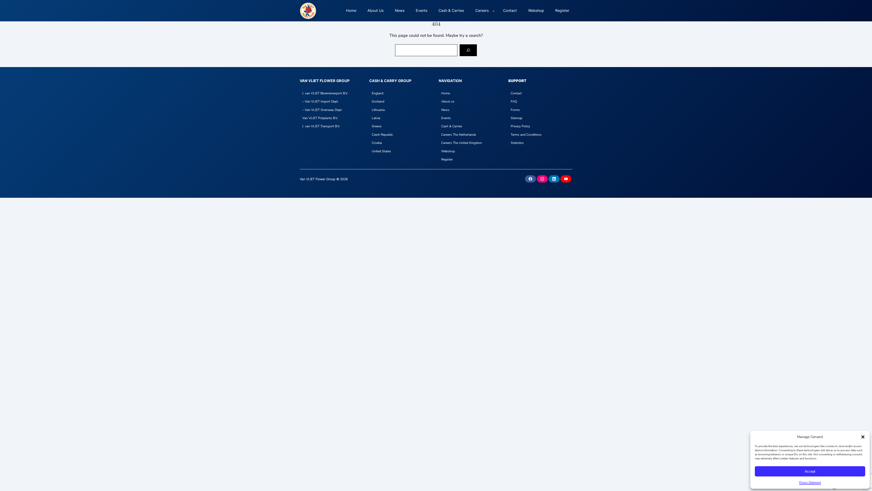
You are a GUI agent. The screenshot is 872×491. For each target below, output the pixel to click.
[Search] (468, 50)
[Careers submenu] (494, 11)
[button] (863, 437)
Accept (810, 471)
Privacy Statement (810, 482)
